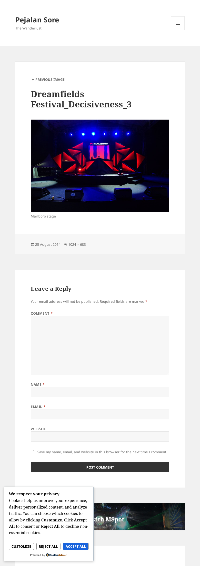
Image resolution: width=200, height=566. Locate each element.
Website (38, 428)
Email (38, 406)
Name (38, 384)
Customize (21, 546)
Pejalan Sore (37, 19)
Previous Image (50, 79)
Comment (42, 313)
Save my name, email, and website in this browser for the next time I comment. (102, 452)
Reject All (48, 546)
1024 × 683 (77, 244)
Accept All (76, 546)
